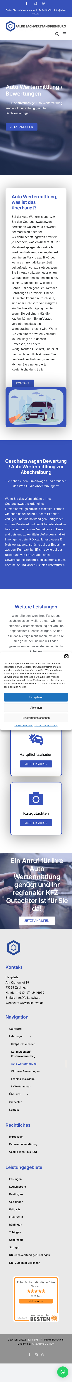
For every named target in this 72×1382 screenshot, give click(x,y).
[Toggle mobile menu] (64, 34)
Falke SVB (33, 1339)
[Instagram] (35, 3)
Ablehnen (36, 707)
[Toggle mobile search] (57, 34)
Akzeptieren (36, 697)
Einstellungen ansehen (36, 717)
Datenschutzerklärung (46, 725)
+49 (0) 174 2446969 (30, 992)
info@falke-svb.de (28, 997)
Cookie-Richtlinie (24, 725)
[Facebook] (26, 3)
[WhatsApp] (43, 3)
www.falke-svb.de (32, 1002)
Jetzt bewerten (36, 1301)
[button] (66, 656)
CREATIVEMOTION (43, 1343)
